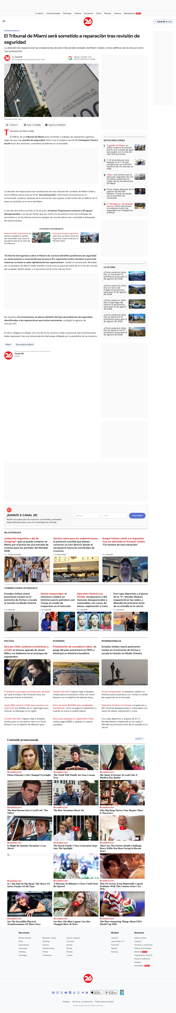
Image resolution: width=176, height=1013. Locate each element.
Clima (21, 941)
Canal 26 (18, 57)
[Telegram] (82, 992)
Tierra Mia (115, 945)
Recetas (69, 952)
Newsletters (141, 966)
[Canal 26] (88, 979)
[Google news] (87, 992)
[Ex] (61, 992)
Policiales (22, 952)
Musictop (114, 952)
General (46, 945)
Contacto (138, 941)
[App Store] (96, 992)
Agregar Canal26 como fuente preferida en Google (84, 58)
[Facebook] (53, 992)
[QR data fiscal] (122, 994)
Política (9, 641)
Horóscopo (23, 948)
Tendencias (47, 955)
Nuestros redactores (142, 959)
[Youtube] (66, 992)
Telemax (114, 948)
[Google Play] (111, 992)
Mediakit (140, 952)
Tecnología (23, 955)
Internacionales (11, 31)
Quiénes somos (140, 938)
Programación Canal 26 (143, 955)
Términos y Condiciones (82, 1001)
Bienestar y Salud (49, 938)
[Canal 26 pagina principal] (88, 25)
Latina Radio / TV (117, 941)
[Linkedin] (70, 992)
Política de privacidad (142, 948)
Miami (8, 344)
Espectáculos (24, 945)
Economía (59, 641)
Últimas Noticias (25, 938)
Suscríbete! (137, 515)
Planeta (69, 948)
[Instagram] (57, 992)
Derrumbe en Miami (24, 344)
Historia (69, 945)
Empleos (137, 962)
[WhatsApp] (78, 992)
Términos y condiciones (143, 945)
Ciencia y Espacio (73, 938)
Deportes (46, 941)
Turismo (69, 955)
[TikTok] (74, 992)
